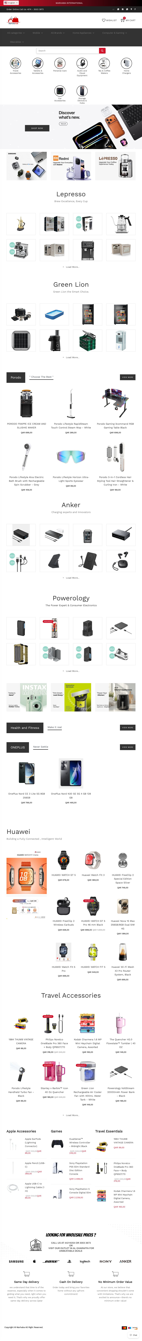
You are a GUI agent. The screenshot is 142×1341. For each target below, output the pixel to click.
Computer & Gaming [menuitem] (113, 33)
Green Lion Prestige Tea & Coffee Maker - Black (21, 311)
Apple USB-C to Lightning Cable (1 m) (34, 1187)
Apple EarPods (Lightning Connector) (33, 1143)
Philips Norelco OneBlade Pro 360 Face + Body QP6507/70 (54, 1043)
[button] (11, 3)
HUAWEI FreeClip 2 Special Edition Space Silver (123, 879)
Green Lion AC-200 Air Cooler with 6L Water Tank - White (122, 337)
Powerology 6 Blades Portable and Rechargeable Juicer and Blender (54, 623)
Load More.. (72, 267)
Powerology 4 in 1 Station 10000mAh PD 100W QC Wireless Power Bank (88, 623)
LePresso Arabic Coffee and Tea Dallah (22, 222)
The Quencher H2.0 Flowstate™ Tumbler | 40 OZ (120, 1043)
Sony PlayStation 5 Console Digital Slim (80, 1191)
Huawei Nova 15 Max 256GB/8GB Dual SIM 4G (123, 925)
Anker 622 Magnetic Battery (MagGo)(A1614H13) (53, 557)
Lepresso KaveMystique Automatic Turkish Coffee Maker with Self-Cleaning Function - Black (55, 241)
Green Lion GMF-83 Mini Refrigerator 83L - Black (88, 311)
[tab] (41, 377)
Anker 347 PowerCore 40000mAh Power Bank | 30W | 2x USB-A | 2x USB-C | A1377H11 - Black (22, 528)
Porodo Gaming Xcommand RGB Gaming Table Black (115, 425)
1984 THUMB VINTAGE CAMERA (21, 1041)
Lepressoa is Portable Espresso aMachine (87, 222)
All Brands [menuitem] (56, 33)
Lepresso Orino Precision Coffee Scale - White (122, 246)
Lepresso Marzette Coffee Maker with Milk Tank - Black (86, 246)
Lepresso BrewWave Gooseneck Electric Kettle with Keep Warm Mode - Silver (122, 219)
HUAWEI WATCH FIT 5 (93, 967)
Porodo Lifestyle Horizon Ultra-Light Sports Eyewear (71, 479)
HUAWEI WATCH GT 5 (64, 875)
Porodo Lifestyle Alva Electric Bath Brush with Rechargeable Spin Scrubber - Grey (26, 481)
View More (127, 377)
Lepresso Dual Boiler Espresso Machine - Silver (21, 246)
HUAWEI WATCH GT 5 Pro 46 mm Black (93, 923)
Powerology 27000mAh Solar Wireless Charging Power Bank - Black (88, 649)
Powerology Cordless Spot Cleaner (121, 652)
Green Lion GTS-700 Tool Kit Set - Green (87, 339)
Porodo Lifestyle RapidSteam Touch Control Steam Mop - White (71, 425)
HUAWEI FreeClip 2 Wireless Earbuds (63, 923)
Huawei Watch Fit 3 (93, 875)
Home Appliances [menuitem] (82, 33)
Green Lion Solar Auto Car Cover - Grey (21, 339)
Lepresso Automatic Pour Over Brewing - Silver (54, 220)
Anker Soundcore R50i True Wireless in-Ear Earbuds (122, 557)
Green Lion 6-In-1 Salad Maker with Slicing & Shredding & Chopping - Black (54, 335)
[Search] (102, 50)
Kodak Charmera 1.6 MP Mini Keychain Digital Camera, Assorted (88, 1043)
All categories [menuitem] (14, 33)
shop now (37, 128)
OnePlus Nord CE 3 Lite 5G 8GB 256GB (26, 795)
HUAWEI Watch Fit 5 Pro (63, 969)
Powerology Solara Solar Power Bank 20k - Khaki (21, 650)
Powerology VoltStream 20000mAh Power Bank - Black (122, 624)
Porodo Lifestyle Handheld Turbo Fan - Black (21, 1092)
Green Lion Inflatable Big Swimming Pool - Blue (54, 311)
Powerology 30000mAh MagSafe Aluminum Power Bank (55, 650)
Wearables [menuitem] (15, 42)
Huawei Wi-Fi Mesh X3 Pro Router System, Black (122, 971)
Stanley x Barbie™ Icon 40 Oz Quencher (54, 1090)
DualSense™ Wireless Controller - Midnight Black (79, 1143)
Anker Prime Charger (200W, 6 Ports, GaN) (121, 533)
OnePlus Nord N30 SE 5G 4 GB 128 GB (71, 795)
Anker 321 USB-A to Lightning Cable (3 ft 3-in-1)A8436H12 (21, 557)
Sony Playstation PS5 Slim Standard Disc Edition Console (79, 1168)
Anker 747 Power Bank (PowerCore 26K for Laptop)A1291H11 (55, 531)
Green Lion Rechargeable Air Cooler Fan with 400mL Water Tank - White (88, 1094)
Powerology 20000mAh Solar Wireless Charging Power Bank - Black (22, 623)
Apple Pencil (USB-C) (35, 1165)
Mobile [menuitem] (36, 33)
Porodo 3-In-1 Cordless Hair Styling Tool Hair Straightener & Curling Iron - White (115, 481)
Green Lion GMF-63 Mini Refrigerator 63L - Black (122, 311)
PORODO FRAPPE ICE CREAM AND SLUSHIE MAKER (26, 425)
